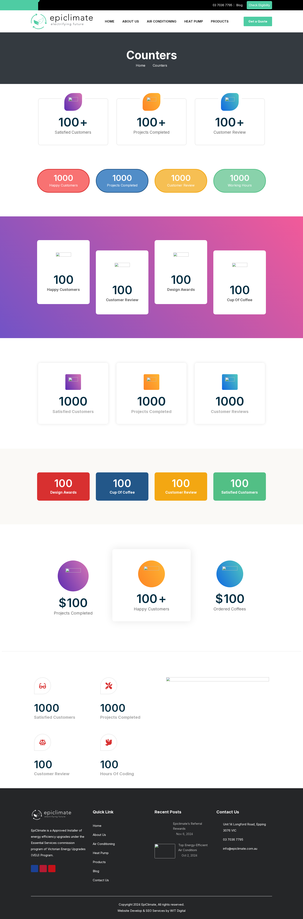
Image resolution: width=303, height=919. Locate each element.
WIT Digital (178, 911)
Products (99, 862)
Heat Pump (101, 853)
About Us (99, 835)
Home (140, 65)
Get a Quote (257, 21)
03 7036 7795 (233, 839)
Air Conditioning (104, 844)
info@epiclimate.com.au (240, 849)
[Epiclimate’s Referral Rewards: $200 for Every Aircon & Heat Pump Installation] (162, 828)
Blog (96, 871)
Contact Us (101, 880)
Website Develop (129, 911)
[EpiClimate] (62, 21)
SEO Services (155, 911)
